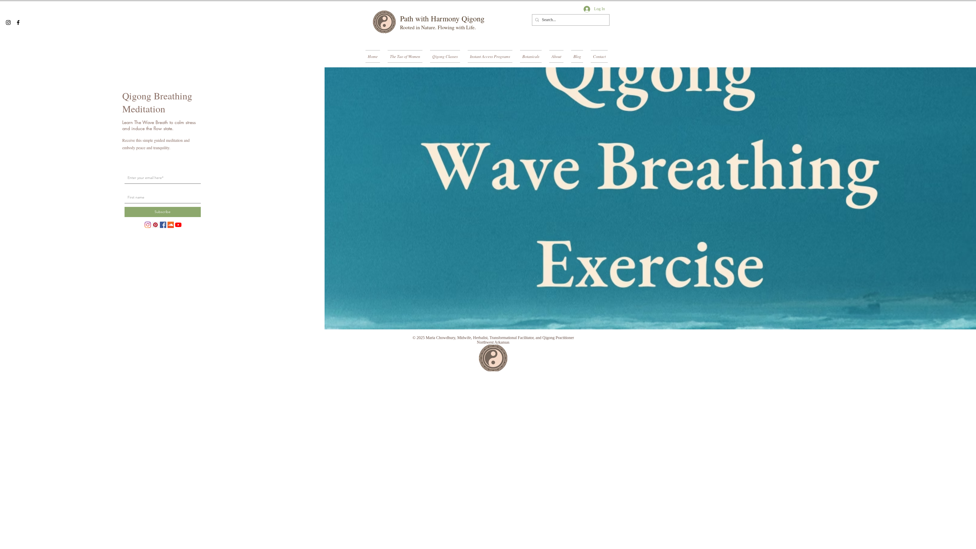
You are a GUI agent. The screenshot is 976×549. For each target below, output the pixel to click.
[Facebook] (163, 225)
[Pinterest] (155, 225)
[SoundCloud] (170, 225)
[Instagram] (148, 225)
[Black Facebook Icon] (18, 22)
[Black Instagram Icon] (8, 22)
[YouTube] (178, 225)
